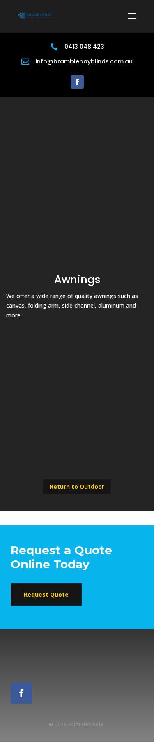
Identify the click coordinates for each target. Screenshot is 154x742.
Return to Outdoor (77, 486)
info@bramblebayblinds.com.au (84, 61)
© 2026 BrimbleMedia (77, 724)
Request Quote (46, 594)
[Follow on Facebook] (77, 82)
